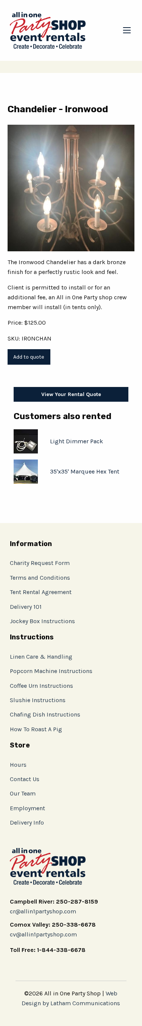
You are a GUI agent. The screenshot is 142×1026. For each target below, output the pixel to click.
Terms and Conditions (40, 577)
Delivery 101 (26, 606)
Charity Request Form (40, 562)
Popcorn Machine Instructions (51, 671)
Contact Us (24, 779)
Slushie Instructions (38, 700)
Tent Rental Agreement (41, 592)
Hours (18, 764)
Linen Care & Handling (41, 656)
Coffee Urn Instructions (41, 685)
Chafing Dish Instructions (45, 714)
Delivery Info (27, 822)
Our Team (23, 793)
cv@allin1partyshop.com (43, 934)
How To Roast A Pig (36, 729)
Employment (27, 808)
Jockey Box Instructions (42, 621)
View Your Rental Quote (71, 394)
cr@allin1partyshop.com (43, 911)
